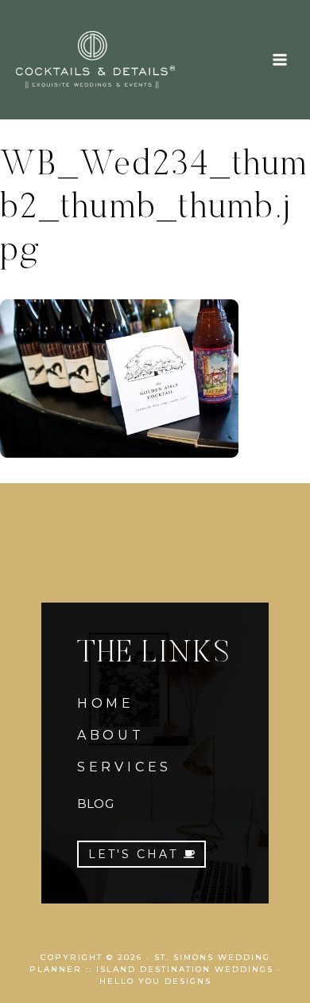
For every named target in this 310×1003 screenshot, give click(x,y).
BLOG (95, 803)
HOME (105, 703)
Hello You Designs (155, 981)
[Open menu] (279, 59)
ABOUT (111, 735)
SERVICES (124, 767)
